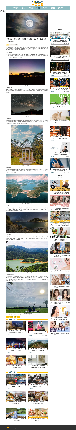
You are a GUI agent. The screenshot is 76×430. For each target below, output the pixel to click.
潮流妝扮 (52, 75)
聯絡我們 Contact (60, 8)
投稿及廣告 (25, 428)
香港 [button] (18, 316)
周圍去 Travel (38, 8)
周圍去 (7, 44)
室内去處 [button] (11, 316)
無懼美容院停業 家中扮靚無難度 (61, 271)
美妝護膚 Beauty (53, 8)
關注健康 (52, 59)
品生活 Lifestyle (23, 8)
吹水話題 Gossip (15, 8)
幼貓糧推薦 (2, 10)
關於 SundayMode (14, 428)
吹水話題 (31, 388)
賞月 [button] (15, 316)
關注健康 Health (45, 8)
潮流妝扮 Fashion (31, 8)
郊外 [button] (7, 316)
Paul (17, 44)
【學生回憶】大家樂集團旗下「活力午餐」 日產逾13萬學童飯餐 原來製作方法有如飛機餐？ (61, 225)
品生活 (52, 43)
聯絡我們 (20, 428)
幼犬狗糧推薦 (2, 11)
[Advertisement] (60, 20)
